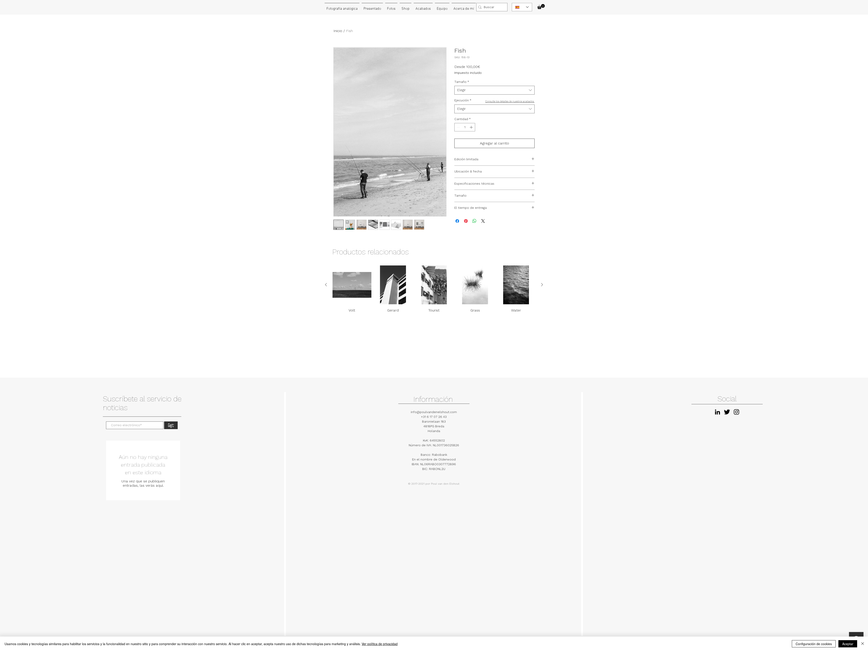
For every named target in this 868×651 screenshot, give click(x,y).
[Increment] (471, 127)
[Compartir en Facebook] (457, 221)
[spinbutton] (465, 127)
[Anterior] (326, 284)
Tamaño (461, 82)
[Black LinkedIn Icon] (717, 412)
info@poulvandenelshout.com (434, 412)
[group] (434, 289)
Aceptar (847, 644)
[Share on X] (483, 221)
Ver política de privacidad (380, 644)
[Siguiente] (542, 284)
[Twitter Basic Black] (727, 412)
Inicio (337, 31)
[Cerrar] (862, 643)
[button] (541, 6)
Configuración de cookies (814, 644)
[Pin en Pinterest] (466, 221)
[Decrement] (458, 127)
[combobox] (494, 90)
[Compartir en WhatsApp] (474, 221)
